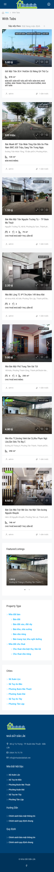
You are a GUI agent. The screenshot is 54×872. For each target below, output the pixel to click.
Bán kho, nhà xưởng (22, 629)
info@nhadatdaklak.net (20, 758)
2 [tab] (30, 590)
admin (11, 94)
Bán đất (16, 619)
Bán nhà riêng (19, 634)
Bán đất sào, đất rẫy (22, 624)
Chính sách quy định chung (21, 821)
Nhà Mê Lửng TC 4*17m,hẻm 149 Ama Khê (24, 294)
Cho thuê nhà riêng (22, 654)
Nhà (6, 13)
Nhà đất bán (20, 33)
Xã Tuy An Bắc (15, 684)
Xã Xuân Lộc (15, 679)
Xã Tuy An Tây (15, 699)
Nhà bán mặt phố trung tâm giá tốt (21, 366)
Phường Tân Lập (16, 704)
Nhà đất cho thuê (34, 33)
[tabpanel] (27, 569)
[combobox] (34, 26)
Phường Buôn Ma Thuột (20, 689)
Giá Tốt (45, 33)
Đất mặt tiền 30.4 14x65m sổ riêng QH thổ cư (26, 71)
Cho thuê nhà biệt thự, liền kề (27, 649)
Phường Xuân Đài (17, 694)
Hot (46, 182)
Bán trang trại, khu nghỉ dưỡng (27, 639)
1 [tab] (26, 590)
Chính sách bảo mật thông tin (22, 816)
